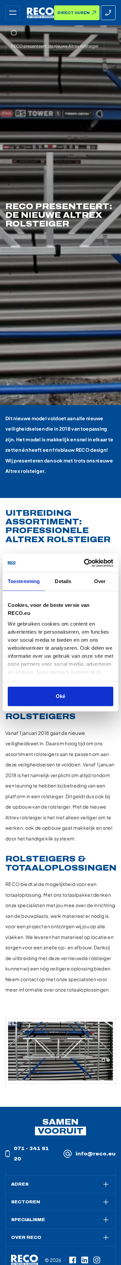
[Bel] (108, 12)
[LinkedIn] (84, 1260)
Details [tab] (63, 581)
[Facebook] (72, 1260)
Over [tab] (100, 581)
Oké (60, 696)
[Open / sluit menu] (12, 12)
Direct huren (73, 13)
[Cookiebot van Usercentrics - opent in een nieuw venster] (85, 563)
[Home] (13, 32)
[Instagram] (96, 1260)
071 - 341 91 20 (31, 1154)
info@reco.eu (96, 1153)
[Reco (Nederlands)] (40, 12)
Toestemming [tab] (24, 581)
